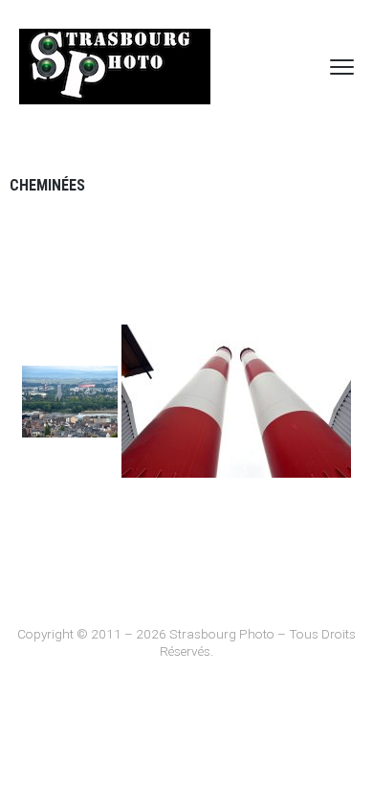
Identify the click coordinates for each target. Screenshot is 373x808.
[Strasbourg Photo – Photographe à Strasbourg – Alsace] (114, 66)
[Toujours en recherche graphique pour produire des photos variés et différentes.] (236, 401)
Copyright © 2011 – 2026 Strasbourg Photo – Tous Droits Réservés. (186, 642)
